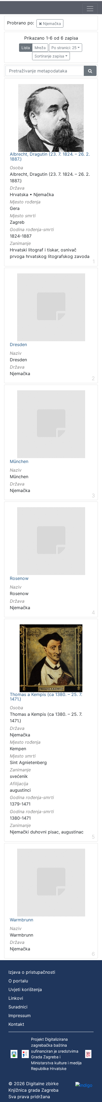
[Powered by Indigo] (84, 1085)
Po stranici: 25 (64, 47)
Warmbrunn (21, 920)
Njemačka (51, 23)
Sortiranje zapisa (49, 56)
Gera (15, 208)
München (19, 461)
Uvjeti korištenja (25, 989)
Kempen (18, 748)
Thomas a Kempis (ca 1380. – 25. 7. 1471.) (46, 697)
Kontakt (16, 1024)
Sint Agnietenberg (28, 762)
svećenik (19, 776)
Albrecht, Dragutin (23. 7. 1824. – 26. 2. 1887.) (50, 156)
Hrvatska (19, 194)
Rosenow (19, 578)
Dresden (18, 344)
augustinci (20, 790)
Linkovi (15, 998)
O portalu (18, 980)
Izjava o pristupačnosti (31, 972)
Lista (25, 47)
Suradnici (17, 1007)
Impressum (19, 1015)
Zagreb (17, 222)
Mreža (40, 47)
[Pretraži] (90, 71)
